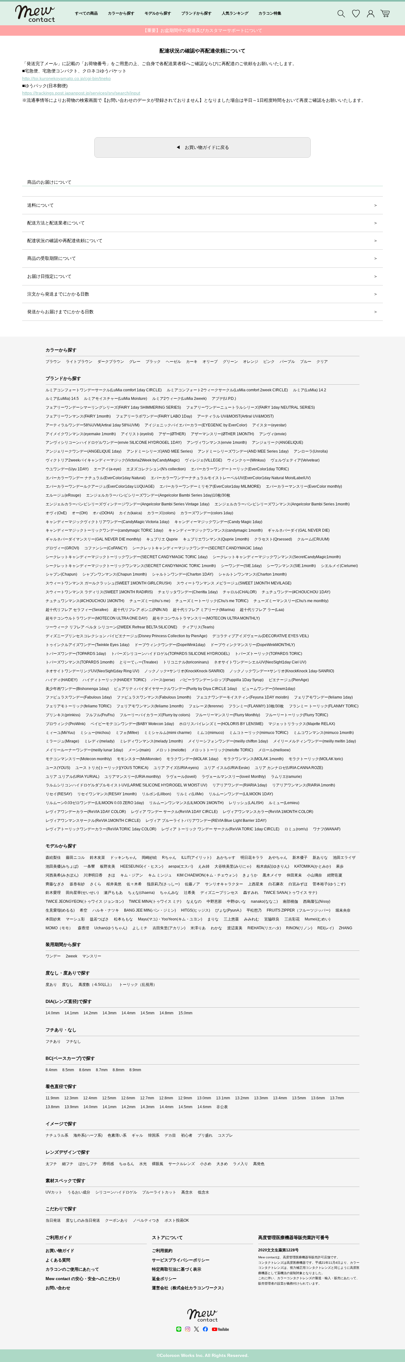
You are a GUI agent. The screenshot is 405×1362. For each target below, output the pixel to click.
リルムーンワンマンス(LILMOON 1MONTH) (186, 803)
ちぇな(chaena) (141, 892)
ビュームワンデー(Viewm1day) (268, 689)
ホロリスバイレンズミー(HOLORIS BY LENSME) (221, 724)
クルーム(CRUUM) (313, 539)
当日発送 (53, 1220)
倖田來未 (294, 875)
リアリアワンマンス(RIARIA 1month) (303, 785)
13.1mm (223, 1098)
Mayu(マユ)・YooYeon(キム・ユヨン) (170, 919)
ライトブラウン (79, 361)
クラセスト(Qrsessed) (273, 539)
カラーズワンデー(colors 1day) (206, 513)
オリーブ (210, 361)
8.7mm (102, 1070)
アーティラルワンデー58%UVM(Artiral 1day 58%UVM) (93, 425)
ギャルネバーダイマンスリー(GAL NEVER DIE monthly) (93, 539)
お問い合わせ (58, 1288)
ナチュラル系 (57, 1135)
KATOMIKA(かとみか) (312, 866)
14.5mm (147, 1013)
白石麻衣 (276, 884)
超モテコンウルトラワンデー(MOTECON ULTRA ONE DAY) (96, 618)
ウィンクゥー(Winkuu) (246, 460)
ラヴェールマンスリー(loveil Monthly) (234, 776)
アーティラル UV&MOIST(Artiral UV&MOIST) (235, 416)
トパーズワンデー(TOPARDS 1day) (76, 653)
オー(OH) (80, 513)
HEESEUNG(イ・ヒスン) (141, 866)
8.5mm (68, 1070)
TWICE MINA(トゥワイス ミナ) (155, 901)
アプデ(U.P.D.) (224, 398)
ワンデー (53, 956)
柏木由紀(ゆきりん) (272, 866)
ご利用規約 (162, 1250)
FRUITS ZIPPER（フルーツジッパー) (298, 910)
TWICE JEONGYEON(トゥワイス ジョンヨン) (85, 901)
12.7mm (147, 1098)
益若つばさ (99, 919)
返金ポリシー (164, 1278)
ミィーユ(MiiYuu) (60, 732)
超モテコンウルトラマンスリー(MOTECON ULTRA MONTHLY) (206, 618)
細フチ (67, 1164)
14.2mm (90, 1013)
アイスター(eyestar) (269, 425)
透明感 (108, 1164)
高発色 (259, 1164)
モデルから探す (158, 13)
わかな (216, 928)
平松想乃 (254, 910)
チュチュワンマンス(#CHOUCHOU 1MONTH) (85, 601)
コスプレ (225, 1135)
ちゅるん (126, 1164)
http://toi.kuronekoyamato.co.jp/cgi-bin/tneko (66, 78)
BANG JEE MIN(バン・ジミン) (150, 910)
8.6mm (85, 1070)
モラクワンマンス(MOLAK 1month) (253, 759)
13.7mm (337, 1098)
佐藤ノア (192, 884)
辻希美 (189, 892)
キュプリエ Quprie (162, 539)
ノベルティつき (146, 1220)
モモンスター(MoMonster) (139, 759)
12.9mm (185, 1098)
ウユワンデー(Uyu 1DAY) (67, 469)
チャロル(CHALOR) (240, 592)
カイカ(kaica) (130, 513)
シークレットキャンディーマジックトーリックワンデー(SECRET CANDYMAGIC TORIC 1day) (127, 557)
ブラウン (53, 361)
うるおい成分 (78, 1192)
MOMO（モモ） (59, 928)
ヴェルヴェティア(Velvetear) (295, 460)
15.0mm (185, 1013)
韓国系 (153, 1135)
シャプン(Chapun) (61, 574)
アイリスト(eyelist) (137, 434)
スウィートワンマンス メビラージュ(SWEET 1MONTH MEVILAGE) (234, 583)
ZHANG (345, 928)
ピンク (269, 361)
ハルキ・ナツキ (105, 910)
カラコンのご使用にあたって (72, 1269)
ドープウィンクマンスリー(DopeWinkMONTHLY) (252, 645)
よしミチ (139, 928)
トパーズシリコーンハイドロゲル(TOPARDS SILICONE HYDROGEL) (170, 653)
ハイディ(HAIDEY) (62, 680)
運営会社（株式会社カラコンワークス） (189, 1288)
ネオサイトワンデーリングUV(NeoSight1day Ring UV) (92, 671)
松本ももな (123, 919)
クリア (322, 361)
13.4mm (280, 1098)
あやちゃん (277, 857)
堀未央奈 (343, 910)
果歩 (340, 866)
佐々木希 (134, 884)
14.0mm (52, 1013)
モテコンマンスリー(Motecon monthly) (79, 759)
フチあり (53, 1041)
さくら (95, 884)
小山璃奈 (314, 875)
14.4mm (128, 1013)
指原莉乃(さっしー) (163, 884)
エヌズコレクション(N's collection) (156, 469)
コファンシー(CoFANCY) (105, 548)
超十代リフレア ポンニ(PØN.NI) (140, 610)
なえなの (194, 901)
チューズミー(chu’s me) (149, 601)
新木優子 (300, 857)
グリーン (230, 361)
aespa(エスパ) (180, 866)
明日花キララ (251, 857)
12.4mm (90, 1098)
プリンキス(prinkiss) (63, 715)
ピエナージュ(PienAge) (289, 680)
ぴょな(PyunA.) (228, 910)
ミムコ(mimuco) (210, 732)
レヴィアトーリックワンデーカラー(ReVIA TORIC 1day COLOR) (101, 829)
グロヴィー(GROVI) (62, 548)
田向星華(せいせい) (82, 892)
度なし (67, 984)
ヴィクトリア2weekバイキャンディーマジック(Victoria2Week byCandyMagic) (113, 460)
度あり (51, 984)
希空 (83, 910)
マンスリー (91, 956)
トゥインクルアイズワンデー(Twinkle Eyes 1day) (87, 645)
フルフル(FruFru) (100, 715)
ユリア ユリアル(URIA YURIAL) (72, 776)
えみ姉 (203, 866)
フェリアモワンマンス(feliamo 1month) (150, 706)
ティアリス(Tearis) (198, 627)
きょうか (250, 875)
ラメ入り (240, 1164)
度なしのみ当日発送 (83, 1220)
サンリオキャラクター (224, 884)
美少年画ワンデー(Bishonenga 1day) (77, 689)
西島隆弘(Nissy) (316, 901)
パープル (287, 361)
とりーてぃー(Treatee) (138, 662)
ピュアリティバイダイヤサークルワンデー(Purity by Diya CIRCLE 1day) (175, 689)
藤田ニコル (75, 857)
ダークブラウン (110, 361)
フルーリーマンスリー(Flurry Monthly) (227, 715)
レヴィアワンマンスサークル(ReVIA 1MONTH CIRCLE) (93, 820)
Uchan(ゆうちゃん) (110, 928)
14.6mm (204, 1107)
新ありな (320, 857)
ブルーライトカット (159, 1192)
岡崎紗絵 (149, 857)
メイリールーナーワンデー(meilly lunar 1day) (84, 750)
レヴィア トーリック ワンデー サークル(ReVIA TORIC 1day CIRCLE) (220, 829)
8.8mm (118, 1070)
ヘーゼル (173, 361)
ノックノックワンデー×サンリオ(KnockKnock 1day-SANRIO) (281, 671)
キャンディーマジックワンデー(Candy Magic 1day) (218, 522)
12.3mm (71, 1098)
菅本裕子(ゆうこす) (329, 884)
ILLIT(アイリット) (196, 857)
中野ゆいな (236, 901)
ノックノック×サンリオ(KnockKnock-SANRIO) (184, 671)
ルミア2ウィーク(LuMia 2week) (179, 398)
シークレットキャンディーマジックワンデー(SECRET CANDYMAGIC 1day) (197, 548)
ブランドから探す (196, 13)
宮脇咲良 (271, 919)
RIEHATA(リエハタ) (264, 928)
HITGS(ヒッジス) (195, 910)
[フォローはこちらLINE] (178, 1329)
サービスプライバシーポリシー (180, 1260)
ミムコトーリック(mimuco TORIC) (258, 732)
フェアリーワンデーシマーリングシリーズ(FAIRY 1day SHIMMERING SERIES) (113, 407)
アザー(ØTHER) (172, 434)
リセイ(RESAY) (59, 794)
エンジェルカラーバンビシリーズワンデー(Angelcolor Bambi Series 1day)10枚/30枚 (158, 495)
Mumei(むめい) (317, 919)
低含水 (203, 1192)
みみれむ (251, 919)
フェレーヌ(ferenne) (206, 706)
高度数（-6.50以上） (96, 984)
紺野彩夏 (334, 875)
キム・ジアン (131, 875)
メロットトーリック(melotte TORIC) (222, 750)
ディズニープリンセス (219, 892)
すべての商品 (86, 13)
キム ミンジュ (160, 875)
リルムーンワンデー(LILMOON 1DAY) (241, 794)
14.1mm (71, 1013)
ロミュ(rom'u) (296, 829)
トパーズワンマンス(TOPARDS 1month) (80, 662)
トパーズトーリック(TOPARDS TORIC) (268, 653)
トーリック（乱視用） (138, 984)
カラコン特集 (270, 13)
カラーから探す (121, 13)
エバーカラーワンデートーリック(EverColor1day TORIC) (240, 469)
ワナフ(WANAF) (326, 829)
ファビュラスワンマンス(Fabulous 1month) (154, 697)
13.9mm (71, 1107)
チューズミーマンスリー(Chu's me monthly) (290, 601)
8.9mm (135, 1070)
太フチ (51, 1164)
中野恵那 (214, 901)
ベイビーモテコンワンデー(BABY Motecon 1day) (132, 724)
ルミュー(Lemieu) (284, 803)
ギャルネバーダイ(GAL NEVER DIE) (299, 530)
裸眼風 (157, 1164)
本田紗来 (53, 919)
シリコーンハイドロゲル (116, 1192)
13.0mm (204, 1098)
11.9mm (52, 1098)
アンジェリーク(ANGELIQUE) (277, 442)
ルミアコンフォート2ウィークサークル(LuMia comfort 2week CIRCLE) (227, 390)
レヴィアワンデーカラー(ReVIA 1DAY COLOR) (86, 811)
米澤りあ (198, 928)
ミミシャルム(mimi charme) (167, 732)
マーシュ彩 (75, 919)
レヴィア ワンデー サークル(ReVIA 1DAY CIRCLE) (174, 811)
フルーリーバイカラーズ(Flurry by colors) (155, 715)
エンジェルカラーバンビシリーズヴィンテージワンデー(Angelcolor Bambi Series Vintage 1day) (127, 504)
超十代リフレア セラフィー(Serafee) (77, 610)
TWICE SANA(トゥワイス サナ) (290, 892)
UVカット (54, 1192)
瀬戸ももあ (113, 892)
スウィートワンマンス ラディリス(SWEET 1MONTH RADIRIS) (99, 592)
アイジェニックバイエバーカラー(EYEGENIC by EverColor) (196, 425)
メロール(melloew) (274, 750)
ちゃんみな (169, 892)
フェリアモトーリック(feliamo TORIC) (78, 706)
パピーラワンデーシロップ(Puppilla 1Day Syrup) (222, 680)
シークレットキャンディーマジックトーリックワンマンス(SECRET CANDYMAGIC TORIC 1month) (131, 566)
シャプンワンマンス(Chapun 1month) (114, 574)
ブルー (305, 361)
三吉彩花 (292, 919)
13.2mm (242, 1098)
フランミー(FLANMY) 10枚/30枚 (256, 706)
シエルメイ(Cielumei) (339, 566)
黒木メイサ (272, 875)
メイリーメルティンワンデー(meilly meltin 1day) (314, 741)
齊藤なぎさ (55, 884)
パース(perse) (163, 680)
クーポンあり (116, 1220)
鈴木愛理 (53, 892)
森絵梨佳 (53, 857)
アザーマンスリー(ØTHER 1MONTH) (222, 434)
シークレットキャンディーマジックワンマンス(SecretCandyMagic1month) (277, 557)
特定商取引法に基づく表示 (176, 1269)
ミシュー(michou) (95, 732)
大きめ (222, 1164)
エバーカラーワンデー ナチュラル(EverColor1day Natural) (96, 478)
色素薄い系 (117, 1135)
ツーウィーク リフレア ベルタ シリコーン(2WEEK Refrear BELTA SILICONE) (111, 627)
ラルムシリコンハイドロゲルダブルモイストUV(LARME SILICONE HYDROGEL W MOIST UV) (126, 785)
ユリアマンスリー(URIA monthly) (132, 776)
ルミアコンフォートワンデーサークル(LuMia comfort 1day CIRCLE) (104, 390)
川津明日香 (93, 875)
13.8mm (52, 1107)
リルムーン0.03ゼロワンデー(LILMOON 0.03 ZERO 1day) (95, 803)
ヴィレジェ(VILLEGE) (203, 460)
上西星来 (255, 884)
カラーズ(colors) (161, 513)
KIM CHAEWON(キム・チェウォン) (207, 875)
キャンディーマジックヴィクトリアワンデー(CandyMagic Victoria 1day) (107, 522)
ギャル (137, 1135)
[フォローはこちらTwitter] (196, 1329)
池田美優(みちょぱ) (62, 866)
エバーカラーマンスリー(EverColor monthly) (304, 486)
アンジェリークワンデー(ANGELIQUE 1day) (84, 451)
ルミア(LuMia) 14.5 (62, 398)
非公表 (222, 1107)
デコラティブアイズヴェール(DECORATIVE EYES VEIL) (260, 636)
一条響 (89, 866)
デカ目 (170, 1135)
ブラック (153, 361)
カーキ (191, 361)
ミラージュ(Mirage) (62, 741)
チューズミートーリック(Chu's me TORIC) (211, 601)
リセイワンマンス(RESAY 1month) (107, 794)
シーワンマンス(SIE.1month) (291, 566)
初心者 (186, 1135)
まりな (213, 919)
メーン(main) (139, 750)
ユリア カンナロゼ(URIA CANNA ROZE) (289, 768)
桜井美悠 (114, 884)
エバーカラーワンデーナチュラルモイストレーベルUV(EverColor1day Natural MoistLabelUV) (231, 478)
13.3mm (261, 1098)
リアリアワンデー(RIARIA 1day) (239, 785)
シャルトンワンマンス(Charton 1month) (252, 574)
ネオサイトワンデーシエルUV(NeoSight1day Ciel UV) (260, 662)
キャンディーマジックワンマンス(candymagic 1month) (215, 530)
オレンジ (250, 361)
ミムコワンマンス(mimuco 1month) (323, 732)
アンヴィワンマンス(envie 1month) (217, 442)
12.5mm (109, 1098)
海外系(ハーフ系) (88, 1135)
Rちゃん (169, 857)
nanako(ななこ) (264, 901)
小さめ (205, 1164)
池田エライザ (344, 857)
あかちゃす (225, 857)
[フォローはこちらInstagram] (187, 1329)
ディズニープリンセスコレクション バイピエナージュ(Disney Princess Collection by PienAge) (126, 636)
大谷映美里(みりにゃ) (233, 866)
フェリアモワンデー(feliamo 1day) (323, 697)
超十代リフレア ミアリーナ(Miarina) (204, 610)
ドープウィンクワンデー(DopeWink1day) (169, 645)
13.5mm (299, 1098)
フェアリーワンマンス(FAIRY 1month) (78, 416)
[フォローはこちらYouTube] (220, 1329)
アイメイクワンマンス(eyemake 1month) (81, 434)
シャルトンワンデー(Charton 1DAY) (182, 574)
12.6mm (128, 1098)
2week (71, 956)
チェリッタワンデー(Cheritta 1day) (188, 592)
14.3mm (109, 1013)
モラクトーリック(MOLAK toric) (316, 759)
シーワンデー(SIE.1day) (241, 566)
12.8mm (166, 1098)
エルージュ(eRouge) (63, 495)
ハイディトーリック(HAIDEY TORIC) (114, 680)
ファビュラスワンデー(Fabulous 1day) (79, 697)
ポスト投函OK (177, 1220)
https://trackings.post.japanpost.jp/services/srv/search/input (81, 92)
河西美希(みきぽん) (62, 875)
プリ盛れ (205, 1135)
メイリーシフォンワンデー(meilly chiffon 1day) (228, 741)
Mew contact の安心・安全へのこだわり (83, 1278)
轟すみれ (251, 892)
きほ (111, 875)
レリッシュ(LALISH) (246, 803)
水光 (143, 1164)
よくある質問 (58, 1260)
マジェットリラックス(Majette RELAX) (301, 724)
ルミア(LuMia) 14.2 (309, 390)
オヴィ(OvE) (56, 513)
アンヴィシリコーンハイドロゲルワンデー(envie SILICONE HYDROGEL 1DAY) (114, 442)
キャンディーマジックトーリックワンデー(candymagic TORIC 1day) (104, 530)
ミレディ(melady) (99, 741)
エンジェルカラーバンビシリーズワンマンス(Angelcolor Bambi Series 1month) (282, 504)
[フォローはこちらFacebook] (205, 1329)
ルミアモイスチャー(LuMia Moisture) (115, 398)
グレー (134, 361)
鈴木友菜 (97, 857)
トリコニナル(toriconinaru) (186, 662)
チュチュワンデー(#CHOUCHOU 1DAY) (296, 592)
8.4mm (51, 1070)
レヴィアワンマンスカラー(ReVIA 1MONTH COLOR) (268, 811)
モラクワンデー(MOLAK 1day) (192, 759)
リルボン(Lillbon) (156, 794)
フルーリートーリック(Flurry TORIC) (296, 715)
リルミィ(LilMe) (189, 794)
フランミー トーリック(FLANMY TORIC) (323, 706)
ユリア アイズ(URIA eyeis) (176, 768)
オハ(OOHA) (103, 513)
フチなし (73, 1041)
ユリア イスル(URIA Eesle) (227, 768)
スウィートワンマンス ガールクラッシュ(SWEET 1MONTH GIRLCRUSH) (108, 583)
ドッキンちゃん (123, 857)
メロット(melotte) (171, 750)
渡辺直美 (234, 928)
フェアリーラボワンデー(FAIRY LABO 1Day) (154, 416)
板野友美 (107, 866)
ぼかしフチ (87, 1164)
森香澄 (83, 928)
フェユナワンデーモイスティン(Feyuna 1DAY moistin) (242, 697)
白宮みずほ (298, 884)
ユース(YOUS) (58, 768)
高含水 (187, 1192)
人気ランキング (235, 13)
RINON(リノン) (299, 928)
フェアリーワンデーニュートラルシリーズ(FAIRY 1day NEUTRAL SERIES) (250, 407)
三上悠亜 (231, 919)
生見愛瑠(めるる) (60, 910)
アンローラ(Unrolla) (311, 451)
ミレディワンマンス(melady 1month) (151, 741)
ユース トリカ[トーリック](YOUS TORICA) (111, 768)
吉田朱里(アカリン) (169, 928)
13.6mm (318, 1098)
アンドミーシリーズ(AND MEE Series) (160, 451)
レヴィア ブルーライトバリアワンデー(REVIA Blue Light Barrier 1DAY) (206, 820)
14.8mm (166, 1013)
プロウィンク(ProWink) (65, 724)
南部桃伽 (290, 901)
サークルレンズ (181, 1164)
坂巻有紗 (77, 884)
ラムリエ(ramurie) (286, 776)
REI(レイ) (325, 928)
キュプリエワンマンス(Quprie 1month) (216, 539)
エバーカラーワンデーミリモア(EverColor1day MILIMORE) (210, 486)
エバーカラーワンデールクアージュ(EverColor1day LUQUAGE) (100, 486)
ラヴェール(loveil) (181, 776)
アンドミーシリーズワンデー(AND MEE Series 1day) (243, 451)
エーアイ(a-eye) (107, 469)
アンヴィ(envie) (272, 434)
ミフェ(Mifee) (127, 732)
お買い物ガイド (60, 1250)
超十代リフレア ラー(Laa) (262, 610)
